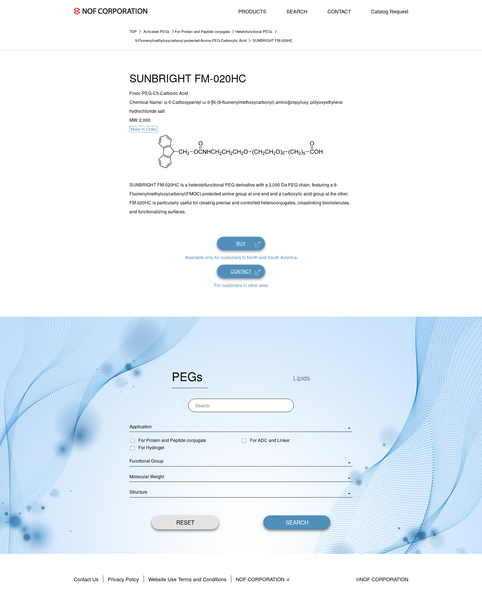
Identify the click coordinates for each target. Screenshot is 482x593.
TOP (133, 31)
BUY (241, 243)
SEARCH (296, 11)
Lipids (301, 377)
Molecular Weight (146, 476)
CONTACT (339, 11)
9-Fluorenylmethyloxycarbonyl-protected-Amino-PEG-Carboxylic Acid (190, 40)
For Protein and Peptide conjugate (202, 31)
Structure (138, 492)
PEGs (187, 376)
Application (140, 426)
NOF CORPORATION (260, 579)
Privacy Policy (123, 579)
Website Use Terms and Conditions (187, 579)
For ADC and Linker (270, 440)
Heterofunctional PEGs (254, 31)
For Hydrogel (151, 447)
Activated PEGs (156, 31)
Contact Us (86, 579)
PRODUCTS (252, 11)
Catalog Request (389, 11)
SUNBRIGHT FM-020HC (272, 40)
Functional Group (146, 461)
